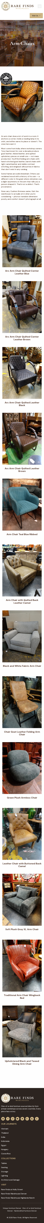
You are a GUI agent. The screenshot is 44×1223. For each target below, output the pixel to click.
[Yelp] (37, 1119)
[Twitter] (22, 1119)
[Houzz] (32, 1119)
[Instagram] (12, 1119)
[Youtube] (17, 1119)
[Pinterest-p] (8, 1119)
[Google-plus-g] (27, 1119)
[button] (40, 6)
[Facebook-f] (3, 1119)
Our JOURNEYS (9, 1124)
